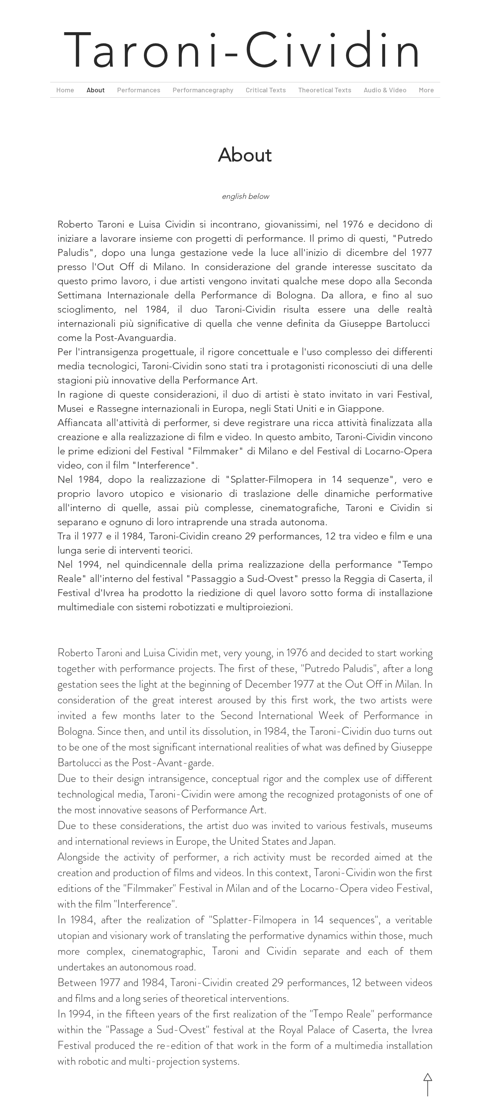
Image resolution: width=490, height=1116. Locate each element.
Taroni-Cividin (245, 50)
